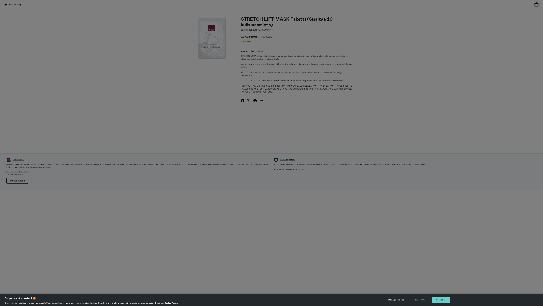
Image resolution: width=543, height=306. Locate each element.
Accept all (441, 299)
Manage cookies (396, 299)
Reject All (420, 299)
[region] (271, 300)
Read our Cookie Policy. (166, 303)
